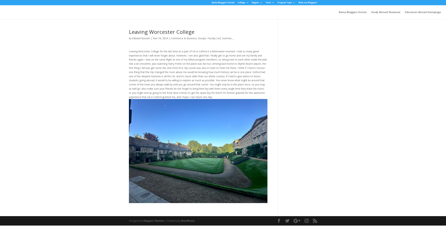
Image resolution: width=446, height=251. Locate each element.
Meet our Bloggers (307, 3)
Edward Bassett (141, 38)
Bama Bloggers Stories (223, 3)
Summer (227, 38)
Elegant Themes (154, 220)
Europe (202, 38)
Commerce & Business (184, 38)
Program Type (285, 3)
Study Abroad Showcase (385, 12)
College (241, 3)
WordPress (188, 220)
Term (268, 3)
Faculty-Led (214, 38)
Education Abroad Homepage (423, 12)
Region (255, 3)
